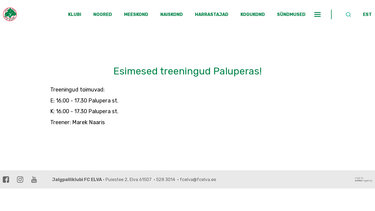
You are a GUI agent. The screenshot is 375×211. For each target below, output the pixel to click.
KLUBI (74, 14)
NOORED (102, 14)
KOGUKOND (252, 14)
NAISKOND (171, 14)
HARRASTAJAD (211, 14)
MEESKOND (136, 14)
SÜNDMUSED (291, 14)
